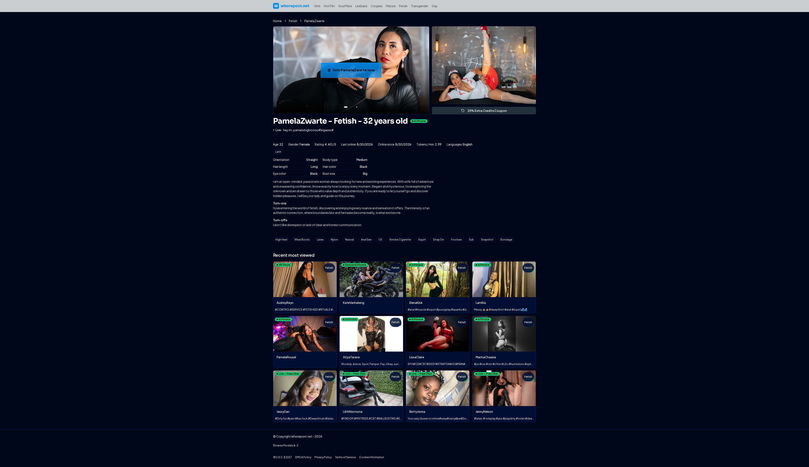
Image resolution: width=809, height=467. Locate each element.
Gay (435, 6)
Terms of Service (345, 457)
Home (277, 21)
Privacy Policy (323, 457)
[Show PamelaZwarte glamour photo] (356, 107)
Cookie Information (371, 457)
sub (471, 239)
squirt (422, 239)
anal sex (366, 239)
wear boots (302, 239)
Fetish (403, 6)
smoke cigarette (400, 239)
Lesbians (361, 6)
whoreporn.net (291, 6)
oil (380, 239)
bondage (506, 239)
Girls (317, 6)
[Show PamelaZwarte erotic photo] (345, 107)
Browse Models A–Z (285, 445)
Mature (391, 6)
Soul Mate (345, 6)
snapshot (487, 239)
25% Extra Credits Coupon (488, 111)
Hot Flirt (329, 6)
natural (349, 239)
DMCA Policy (303, 457)
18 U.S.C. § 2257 (282, 457)
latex (320, 239)
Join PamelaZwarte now (357, 71)
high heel (281, 239)
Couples (377, 6)
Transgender (419, 6)
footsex (456, 239)
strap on (438, 239)
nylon (334, 239)
